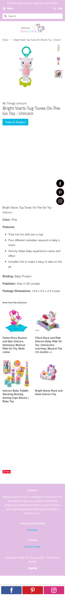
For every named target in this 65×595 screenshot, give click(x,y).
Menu (10, 8)
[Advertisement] (32, 167)
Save (8, 471)
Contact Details (32, 546)
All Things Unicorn (36, 557)
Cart (59, 8)
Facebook (32, 530)
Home (5, 39)
